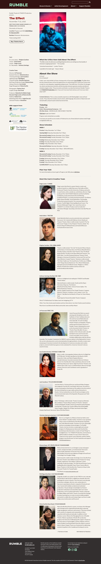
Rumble (18, 4)
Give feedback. (76, 544)
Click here (42, 113)
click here (77, 172)
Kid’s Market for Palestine (83, 531)
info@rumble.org (29, 545)
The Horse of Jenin (63, 531)
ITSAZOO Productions (48, 90)
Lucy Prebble (77, 80)
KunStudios (82, 560)
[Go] (89, 2)
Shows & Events (45, 6)
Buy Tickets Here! (17, 41)
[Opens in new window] (69, 550)
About (73, 6)
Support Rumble (84, 6)
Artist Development (61, 6)
